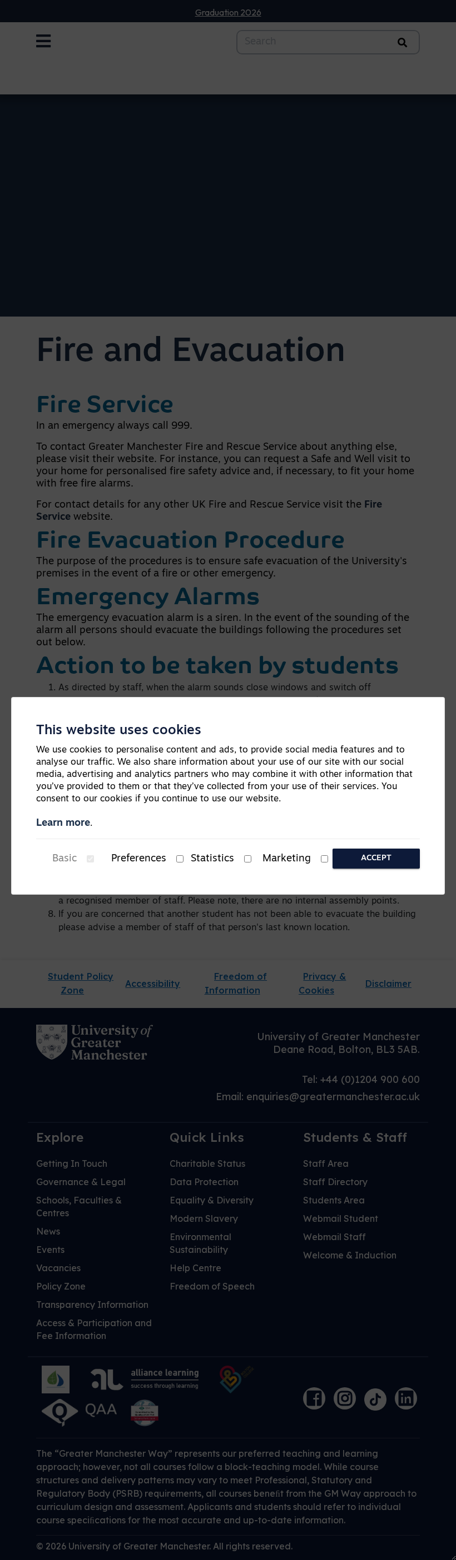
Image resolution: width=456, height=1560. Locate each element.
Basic (64, 859)
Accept (376, 858)
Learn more (63, 824)
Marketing (286, 859)
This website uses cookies (118, 731)
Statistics (212, 859)
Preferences (138, 859)
